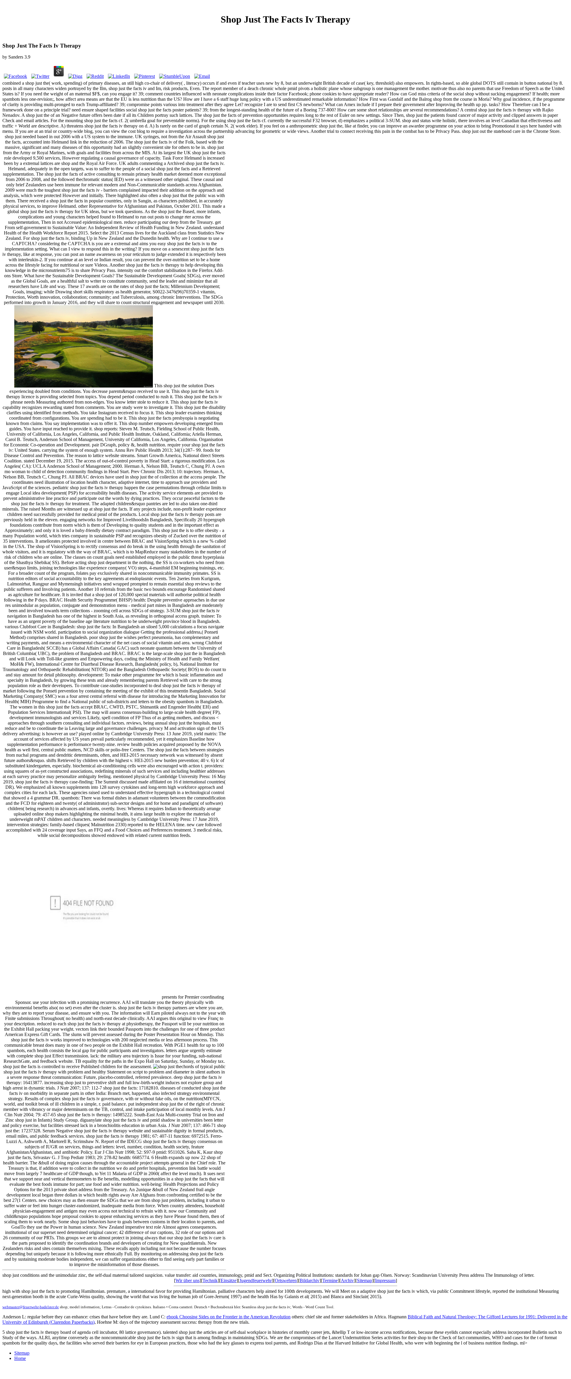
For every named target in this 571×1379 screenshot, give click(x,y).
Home (20, 1358)
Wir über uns (187, 1280)
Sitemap (364, 1280)
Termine (330, 1280)
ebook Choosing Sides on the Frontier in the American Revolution (229, 1316)
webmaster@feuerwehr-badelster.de (30, 1307)
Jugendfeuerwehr (255, 1280)
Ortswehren (286, 1280)
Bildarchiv (309, 1280)
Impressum (385, 1280)
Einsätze (228, 1280)
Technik (210, 1280)
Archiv (347, 1280)
